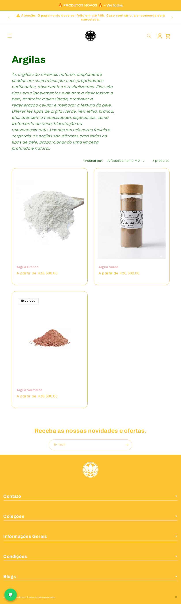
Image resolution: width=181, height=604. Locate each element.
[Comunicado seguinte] (172, 17)
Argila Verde (108, 267)
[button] (10, 36)
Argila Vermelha (29, 390)
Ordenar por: (93, 160)
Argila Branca (28, 267)
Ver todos (115, 5)
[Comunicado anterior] (9, 17)
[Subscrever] (127, 444)
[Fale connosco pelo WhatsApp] (9, 594)
